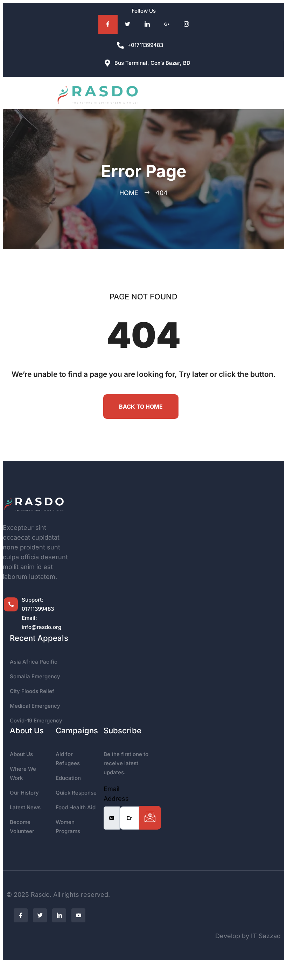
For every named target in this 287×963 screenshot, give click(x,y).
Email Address (116, 793)
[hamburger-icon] (218, 93)
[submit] (150, 818)
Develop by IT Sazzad (248, 936)
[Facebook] (108, 24)
